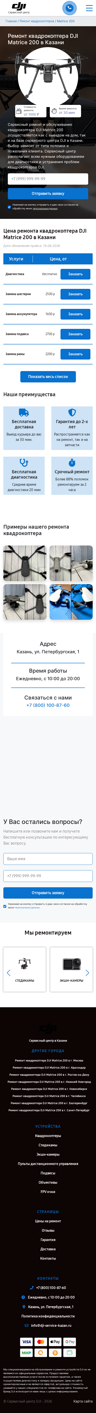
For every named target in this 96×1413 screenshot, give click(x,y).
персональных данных (45, 208)
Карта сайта (83, 1401)
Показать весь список (48, 376)
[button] (9, 973)
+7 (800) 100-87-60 (48, 705)
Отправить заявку (48, 193)
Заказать (75, 274)
